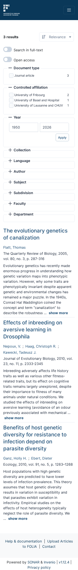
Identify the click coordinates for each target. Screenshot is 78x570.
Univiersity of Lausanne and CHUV (38, 105)
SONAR (33, 562)
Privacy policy (39, 567)
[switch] (7, 49)
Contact (48, 546)
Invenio (49, 562)
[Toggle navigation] (69, 10)
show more (58, 313)
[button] (24, 68)
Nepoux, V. (12, 346)
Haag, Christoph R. (40, 346)
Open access (24, 60)
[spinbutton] (23, 127)
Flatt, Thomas (14, 247)
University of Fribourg (29, 95)
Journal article (24, 75)
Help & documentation (23, 541)
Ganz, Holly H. (15, 458)
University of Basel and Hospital (36, 100)
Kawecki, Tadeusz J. (19, 352)
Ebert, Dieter (41, 458)
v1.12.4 (64, 562)
